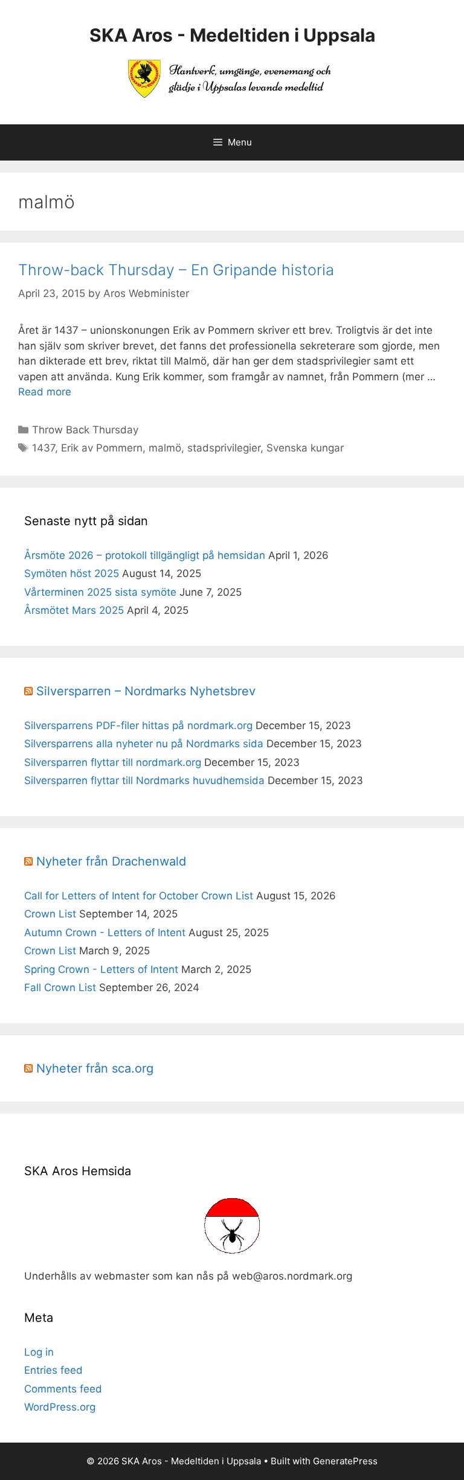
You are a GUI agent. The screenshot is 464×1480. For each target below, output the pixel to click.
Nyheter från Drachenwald (111, 861)
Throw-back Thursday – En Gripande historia (176, 270)
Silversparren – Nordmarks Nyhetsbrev (146, 691)
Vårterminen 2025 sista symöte (100, 592)
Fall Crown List (60, 987)
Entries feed (53, 1370)
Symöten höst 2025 (71, 573)
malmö (165, 448)
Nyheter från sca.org (94, 1068)
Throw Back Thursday (85, 430)
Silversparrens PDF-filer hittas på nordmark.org (138, 725)
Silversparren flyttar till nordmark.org (112, 762)
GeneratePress (345, 1461)
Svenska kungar (305, 448)
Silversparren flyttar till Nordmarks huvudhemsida (144, 780)
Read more (44, 392)
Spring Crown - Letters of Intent (101, 969)
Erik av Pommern (102, 448)
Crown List (50, 914)
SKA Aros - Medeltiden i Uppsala (232, 35)
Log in (39, 1352)
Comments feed (63, 1389)
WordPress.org (59, 1407)
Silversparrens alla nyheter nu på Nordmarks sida (143, 744)
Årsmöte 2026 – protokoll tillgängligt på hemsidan (144, 555)
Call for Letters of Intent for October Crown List (138, 896)
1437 (43, 448)
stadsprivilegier (223, 448)
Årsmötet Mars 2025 (74, 610)
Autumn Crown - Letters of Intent (104, 933)
